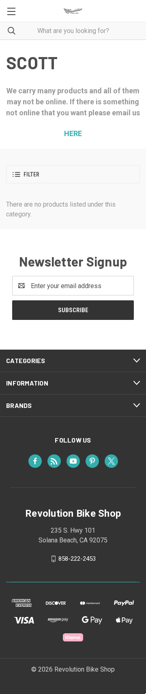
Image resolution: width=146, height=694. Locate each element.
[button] (73, 174)
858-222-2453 (77, 558)
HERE (73, 133)
